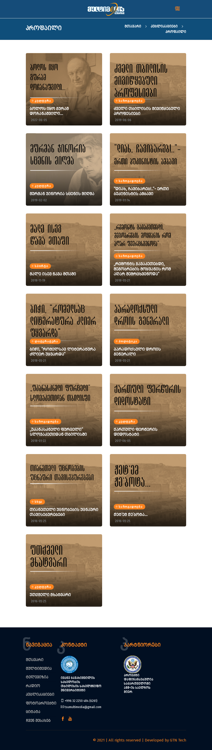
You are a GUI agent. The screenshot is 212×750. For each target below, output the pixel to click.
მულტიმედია (39, 668)
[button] (184, 9)
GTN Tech (178, 740)
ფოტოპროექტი (41, 703)
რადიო (33, 686)
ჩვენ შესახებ (38, 720)
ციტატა (33, 711)
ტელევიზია (37, 677)
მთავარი (133, 26)
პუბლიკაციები (165, 26)
